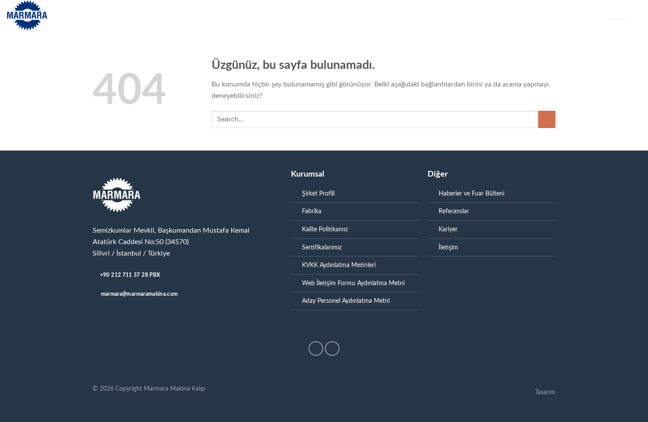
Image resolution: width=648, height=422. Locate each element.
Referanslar (359, 15)
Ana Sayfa (116, 15)
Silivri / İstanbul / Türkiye (131, 253)
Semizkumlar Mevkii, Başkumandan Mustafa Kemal (171, 230)
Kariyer (398, 15)
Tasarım (545, 392)
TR (611, 11)
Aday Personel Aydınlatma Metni (346, 301)
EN (624, 11)
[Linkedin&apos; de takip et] (316, 348)
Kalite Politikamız (325, 229)
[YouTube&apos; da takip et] (332, 348)
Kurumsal (153, 15)
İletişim (430, 15)
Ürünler (198, 15)
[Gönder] (546, 119)
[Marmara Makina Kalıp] (45, 15)
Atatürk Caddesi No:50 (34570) (141, 241)
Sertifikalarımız (322, 247)
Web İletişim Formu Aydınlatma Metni (353, 283)
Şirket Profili (318, 193)
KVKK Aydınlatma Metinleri (339, 265)
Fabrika (238, 15)
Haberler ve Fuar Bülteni (295, 15)
